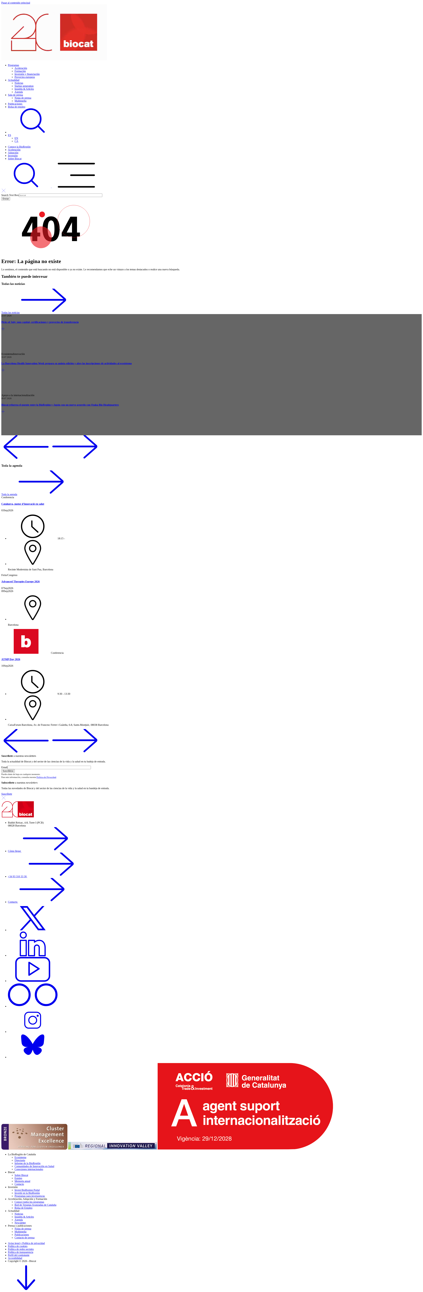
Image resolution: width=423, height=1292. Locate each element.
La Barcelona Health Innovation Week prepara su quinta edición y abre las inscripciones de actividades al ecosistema (66, 363)
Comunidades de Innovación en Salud (34, 1166)
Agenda (19, 91)
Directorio (20, 1160)
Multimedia (20, 100)
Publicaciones (15, 103)
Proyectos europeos (25, 77)
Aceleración (21, 68)
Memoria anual (22, 1181)
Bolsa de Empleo (23, 1207)
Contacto (13, 901)
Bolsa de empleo (16, 106)
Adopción (13, 152)
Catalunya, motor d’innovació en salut (22, 503)
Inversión (13, 155)
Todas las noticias (10, 312)
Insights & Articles (24, 89)
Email (4, 767)
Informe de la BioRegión (27, 1163)
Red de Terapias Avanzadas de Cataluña (35, 1204)
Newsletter (20, 1222)
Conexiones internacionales (29, 1169)
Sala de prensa (15, 94)
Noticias (19, 83)
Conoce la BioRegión (19, 146)
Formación (20, 71)
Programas (13, 65)
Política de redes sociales (21, 1249)
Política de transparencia (20, 1252)
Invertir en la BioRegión (27, 1193)
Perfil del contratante (18, 1255)
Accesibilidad (15, 1258)
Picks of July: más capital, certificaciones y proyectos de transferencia (40, 322)
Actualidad (13, 80)
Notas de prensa (23, 97)
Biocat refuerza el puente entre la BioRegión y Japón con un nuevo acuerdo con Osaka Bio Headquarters (60, 404)
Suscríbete (6, 793)
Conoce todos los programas (29, 1202)
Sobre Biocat (14, 158)
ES (9, 135)
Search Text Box (10, 195)
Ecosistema (20, 1157)
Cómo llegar (14, 851)
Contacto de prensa (25, 1237)
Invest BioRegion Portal (27, 1190)
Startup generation (24, 86)
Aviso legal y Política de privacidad (26, 1243)
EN (16, 138)
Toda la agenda (9, 494)
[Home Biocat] (54, 59)
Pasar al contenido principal (15, 2)
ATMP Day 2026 (10, 659)
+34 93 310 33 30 (17, 876)
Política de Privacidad (46, 777)
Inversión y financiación (27, 74)
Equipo (18, 1178)
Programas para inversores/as (30, 1196)
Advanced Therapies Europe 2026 (20, 581)
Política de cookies (17, 1246)
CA (16, 141)
